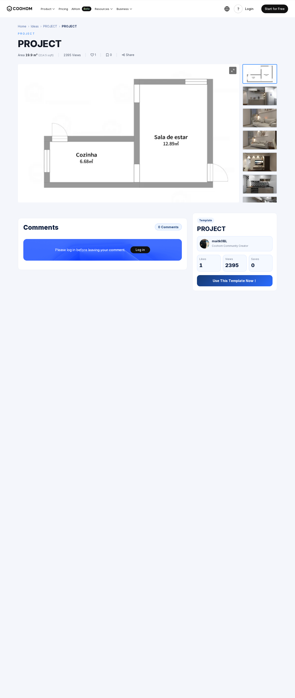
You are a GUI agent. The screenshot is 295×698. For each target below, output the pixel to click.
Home (22, 26)
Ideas (35, 26)
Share (130, 55)
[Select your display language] (227, 9)
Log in (140, 250)
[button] (48, 9)
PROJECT (50, 26)
